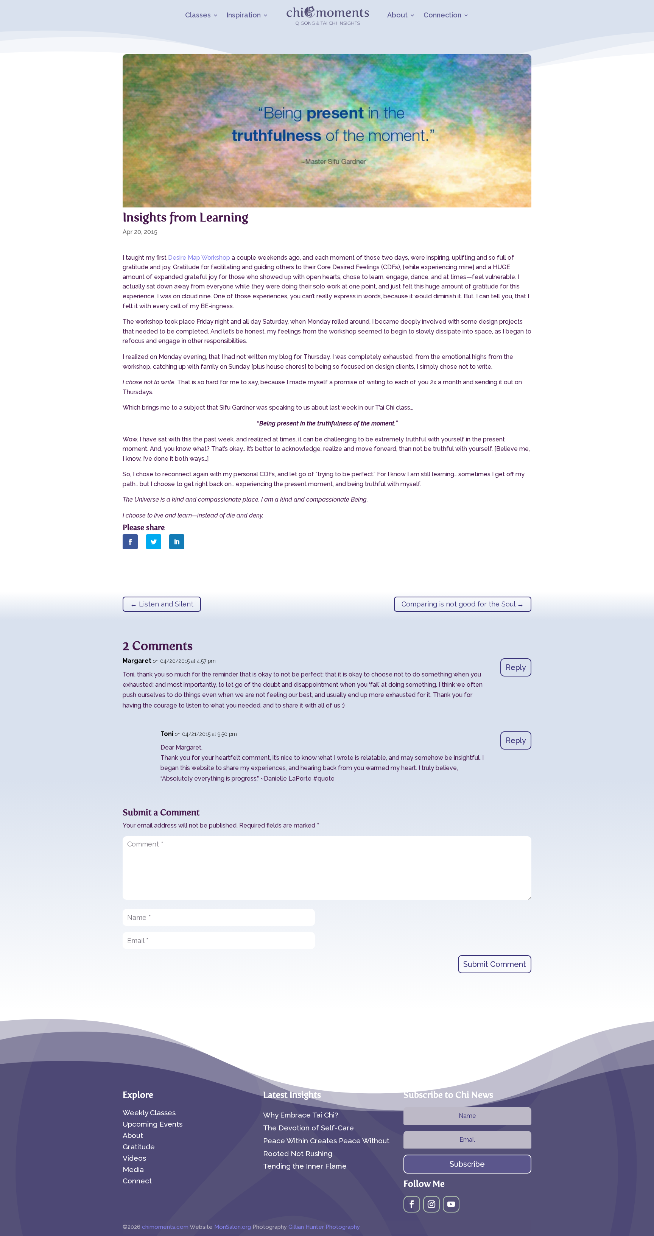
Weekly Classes (149, 1113)
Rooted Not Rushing (297, 1153)
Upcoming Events (152, 1124)
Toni (166, 733)
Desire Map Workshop (199, 257)
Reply (516, 667)
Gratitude (139, 1147)
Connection (442, 15)
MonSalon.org (232, 1227)
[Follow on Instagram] (431, 1204)
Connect (137, 1181)
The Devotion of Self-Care (308, 1128)
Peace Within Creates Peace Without (326, 1140)
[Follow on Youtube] (451, 1204)
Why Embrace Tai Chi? (300, 1115)
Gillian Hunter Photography (324, 1227)
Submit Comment (494, 964)
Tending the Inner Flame (305, 1166)
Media (133, 1170)
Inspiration (244, 15)
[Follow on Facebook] (411, 1204)
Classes (198, 15)
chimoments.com (166, 1227)
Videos (134, 1158)
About (397, 15)
